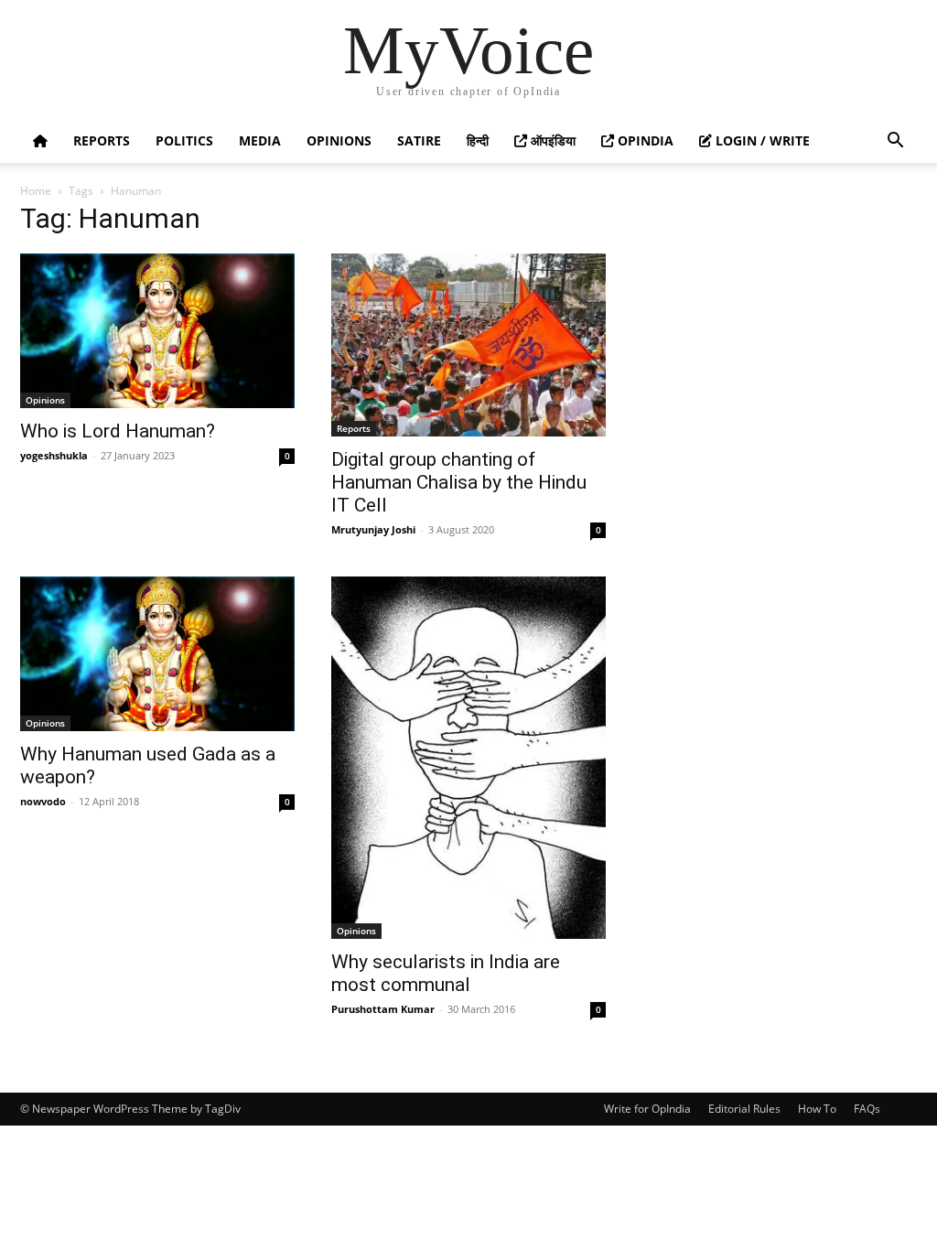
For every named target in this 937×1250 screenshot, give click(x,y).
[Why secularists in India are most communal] (468, 757)
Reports (101, 140)
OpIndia (643, 140)
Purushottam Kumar (383, 1009)
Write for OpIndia (647, 1108)
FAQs (867, 1108)
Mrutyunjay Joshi (373, 529)
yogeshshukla (54, 455)
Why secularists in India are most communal (445, 973)
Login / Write (761, 140)
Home (35, 191)
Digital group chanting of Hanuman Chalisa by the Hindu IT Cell (459, 482)
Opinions (339, 140)
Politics (184, 140)
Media (260, 140)
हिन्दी (478, 140)
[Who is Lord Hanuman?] (157, 330)
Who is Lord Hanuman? (117, 431)
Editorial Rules (744, 1108)
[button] (895, 142)
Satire (419, 140)
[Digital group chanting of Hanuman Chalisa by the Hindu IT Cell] (468, 344)
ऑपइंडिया (551, 140)
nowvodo (43, 801)
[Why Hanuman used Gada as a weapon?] (157, 654)
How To (817, 1108)
